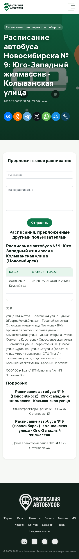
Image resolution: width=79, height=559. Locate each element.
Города (49, 518)
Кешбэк (19, 524)
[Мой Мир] (55, 116)
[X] (36, 116)
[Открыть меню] (71, 7)
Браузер (47, 524)
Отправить (39, 223)
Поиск (60, 524)
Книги (21, 518)
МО (74, 518)
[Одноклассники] (17, 116)
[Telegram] (27, 116)
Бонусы (33, 524)
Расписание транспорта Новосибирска (33, 27)
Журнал (8, 518)
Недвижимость (39, 531)
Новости (35, 518)
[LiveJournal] (65, 116)
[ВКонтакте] (8, 116)
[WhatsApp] (46, 116)
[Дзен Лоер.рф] (55, 541)
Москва (63, 518)
